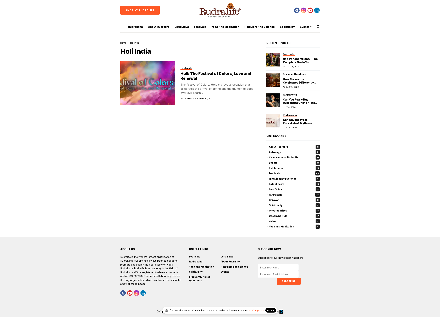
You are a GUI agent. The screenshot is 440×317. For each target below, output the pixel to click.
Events (294, 162)
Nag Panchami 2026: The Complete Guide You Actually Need (300, 62)
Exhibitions (294, 168)
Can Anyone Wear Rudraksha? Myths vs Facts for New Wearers (298, 123)
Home (123, 42)
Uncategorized (294, 210)
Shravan (293, 199)
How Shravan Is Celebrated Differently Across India (298, 82)
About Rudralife (293, 146)
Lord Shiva (294, 189)
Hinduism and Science (293, 178)
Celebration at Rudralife (294, 157)
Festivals (294, 173)
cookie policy (256, 310)
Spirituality (293, 205)
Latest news (294, 184)
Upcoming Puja (294, 215)
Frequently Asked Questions (199, 278)
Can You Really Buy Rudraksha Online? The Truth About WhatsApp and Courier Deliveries (299, 104)
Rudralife (190, 98)
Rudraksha (294, 194)
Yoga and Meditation (293, 226)
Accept (270, 310)
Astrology (293, 152)
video (293, 221)
